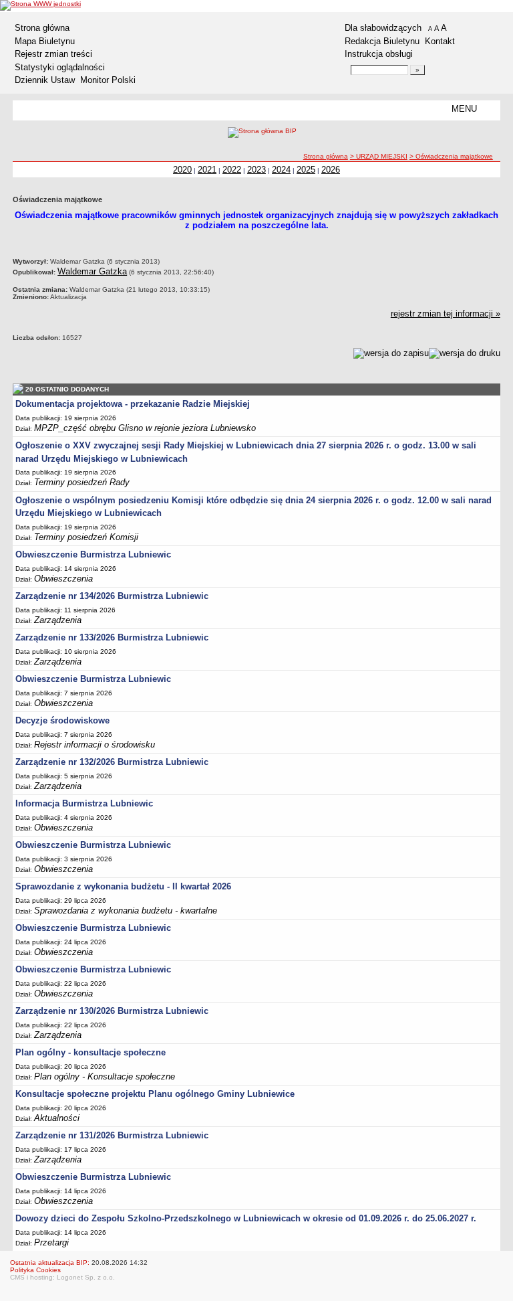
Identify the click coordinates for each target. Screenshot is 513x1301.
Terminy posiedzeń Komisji (86, 537)
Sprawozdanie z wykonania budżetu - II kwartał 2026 (123, 886)
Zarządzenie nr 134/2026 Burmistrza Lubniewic (111, 596)
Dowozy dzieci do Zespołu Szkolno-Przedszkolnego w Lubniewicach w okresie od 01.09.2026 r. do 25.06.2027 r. (245, 1218)
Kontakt (440, 41)
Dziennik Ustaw (45, 80)
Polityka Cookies (35, 1270)
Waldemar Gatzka (92, 271)
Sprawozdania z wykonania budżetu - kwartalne (125, 910)
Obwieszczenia (63, 579)
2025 (306, 170)
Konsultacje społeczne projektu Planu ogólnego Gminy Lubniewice (155, 1094)
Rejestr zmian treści (53, 54)
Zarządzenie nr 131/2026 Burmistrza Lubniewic (111, 1135)
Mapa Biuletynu (45, 41)
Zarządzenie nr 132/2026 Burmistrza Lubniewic (111, 762)
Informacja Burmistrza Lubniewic (84, 803)
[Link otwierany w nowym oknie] (40, 5)
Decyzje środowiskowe (62, 720)
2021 (207, 170)
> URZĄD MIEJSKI (378, 156)
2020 (182, 170)
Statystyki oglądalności (60, 67)
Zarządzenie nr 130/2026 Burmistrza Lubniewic (111, 1011)
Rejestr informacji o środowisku (94, 745)
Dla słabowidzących (383, 28)
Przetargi (51, 1242)
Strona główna (42, 28)
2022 (231, 170)
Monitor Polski (108, 80)
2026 (330, 170)
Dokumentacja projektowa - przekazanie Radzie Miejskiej (132, 404)
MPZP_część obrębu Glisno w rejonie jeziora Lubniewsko (145, 428)
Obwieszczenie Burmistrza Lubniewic (93, 554)
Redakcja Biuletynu (382, 41)
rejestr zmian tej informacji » (445, 314)
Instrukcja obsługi (379, 54)
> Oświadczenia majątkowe (451, 156)
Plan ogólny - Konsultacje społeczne (104, 1076)
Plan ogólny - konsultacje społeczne (90, 1052)
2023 (256, 170)
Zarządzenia (57, 620)
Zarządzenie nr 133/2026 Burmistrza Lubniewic (111, 637)
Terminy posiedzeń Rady (82, 482)
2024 (281, 170)
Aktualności (56, 1118)
